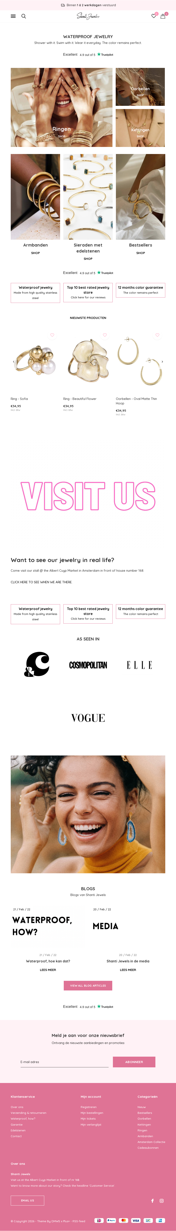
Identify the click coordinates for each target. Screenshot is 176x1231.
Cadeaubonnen (148, 1147)
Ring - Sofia (19, 399)
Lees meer (48, 970)
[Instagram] (162, 1201)
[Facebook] (152, 1201)
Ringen (142, 1130)
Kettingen (144, 1124)
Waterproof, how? (23, 1118)
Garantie (17, 1124)
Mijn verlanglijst (91, 1124)
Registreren (89, 1107)
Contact (16, 1136)
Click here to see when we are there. (41, 582)
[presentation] (14, 362)
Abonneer (134, 1062)
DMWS (56, 1221)
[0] (163, 16)
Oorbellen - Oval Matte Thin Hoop (136, 401)
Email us (27, 1200)
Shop (35, 253)
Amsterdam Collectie (151, 1142)
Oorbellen (144, 1118)
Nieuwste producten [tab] (88, 318)
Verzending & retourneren (28, 1112)
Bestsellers (145, 1112)
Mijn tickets (88, 1118)
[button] (14, 16)
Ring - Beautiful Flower (80, 399)
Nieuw (142, 1107)
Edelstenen (18, 1130)
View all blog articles (88, 985)
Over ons (17, 1107)
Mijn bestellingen (92, 1112)
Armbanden (145, 1136)
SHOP (61, 136)
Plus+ (66, 1221)
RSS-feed (79, 1221)
